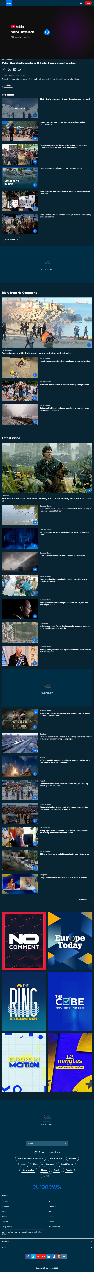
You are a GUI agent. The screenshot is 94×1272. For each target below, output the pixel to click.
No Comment (7, 350)
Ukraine (47, 1176)
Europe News (45, 506)
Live (88, 3)
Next (50, 1211)
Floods (44, 1170)
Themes (5, 1196)
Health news (45, 576)
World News (45, 828)
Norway (72, 1158)
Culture (5, 1222)
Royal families (28, 1170)
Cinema (5, 495)
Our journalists (54, 1227)
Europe (5, 1201)
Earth (4, 1211)
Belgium (43, 875)
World (50, 1201)
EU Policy (52, 1206)
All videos (83, 899)
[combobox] (47, 1143)
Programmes (7, 1227)
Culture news (46, 529)
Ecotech (43, 734)
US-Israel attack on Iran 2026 (30, 1158)
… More (8, 85)
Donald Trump (67, 1164)
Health (4, 1216)
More (4, 1248)
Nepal (42, 781)
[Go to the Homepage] (9, 3)
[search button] (65, 1143)
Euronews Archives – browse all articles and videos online (22, 1233)
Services (5, 1241)
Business (44, 623)
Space (42, 757)
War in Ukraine (56, 1158)
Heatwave (50, 1164)
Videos (51, 1222)
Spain (23, 1164)
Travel (50, 1216)
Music (35, 1164)
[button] (11, 239)
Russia (69, 1170)
